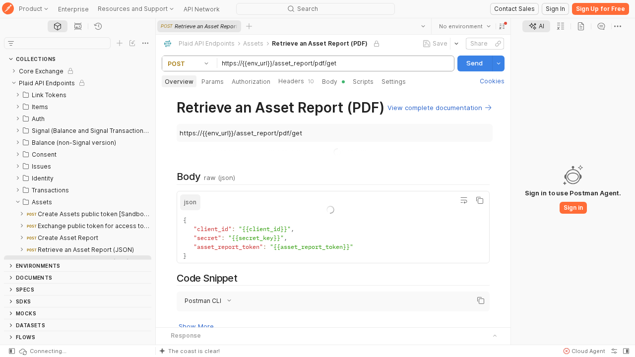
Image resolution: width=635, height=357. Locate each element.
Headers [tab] (296, 81)
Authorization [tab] (251, 81)
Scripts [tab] (363, 81)
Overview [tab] (179, 81)
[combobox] (465, 26)
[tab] (57, 26)
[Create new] (120, 43)
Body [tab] (329, 81)
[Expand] (14, 71)
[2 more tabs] (618, 26)
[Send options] (499, 63)
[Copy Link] (498, 44)
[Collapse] (14, 83)
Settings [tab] (393, 81)
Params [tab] (212, 81)
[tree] (77, 162)
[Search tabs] (423, 26)
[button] (502, 26)
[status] (42, 351)
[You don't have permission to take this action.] (249, 26)
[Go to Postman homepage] (8, 9)
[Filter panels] (11, 43)
